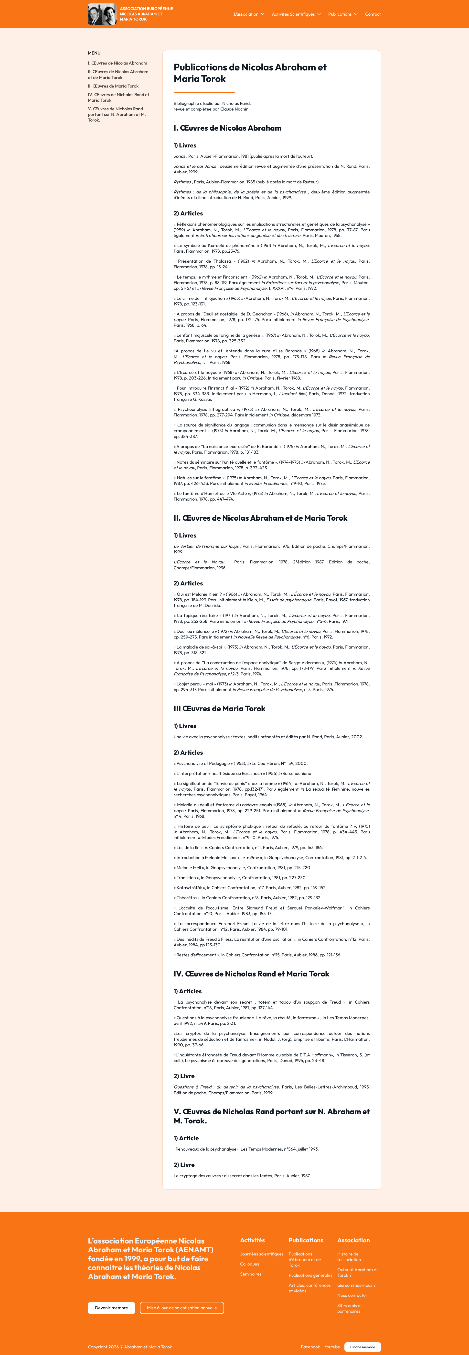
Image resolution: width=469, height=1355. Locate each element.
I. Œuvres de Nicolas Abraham (117, 63)
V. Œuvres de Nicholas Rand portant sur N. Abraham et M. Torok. (117, 114)
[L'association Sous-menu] (263, 14)
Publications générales (310, 1275)
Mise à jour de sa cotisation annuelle (182, 1307)
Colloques (249, 1264)
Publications (340, 14)
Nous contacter (352, 1295)
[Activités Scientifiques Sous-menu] (319, 14)
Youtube (332, 1347)
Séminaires (251, 1274)
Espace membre (362, 1347)
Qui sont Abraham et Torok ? (357, 1272)
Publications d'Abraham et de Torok (305, 1259)
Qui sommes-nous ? (356, 1285)
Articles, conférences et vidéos (310, 1288)
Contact (373, 14)
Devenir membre (111, 1307)
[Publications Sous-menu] (356, 14)
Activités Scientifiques (293, 14)
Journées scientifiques (262, 1254)
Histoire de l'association (349, 1256)
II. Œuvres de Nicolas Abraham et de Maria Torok (118, 74)
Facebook (310, 1347)
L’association (246, 14)
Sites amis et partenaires (349, 1308)
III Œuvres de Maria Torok (113, 86)
